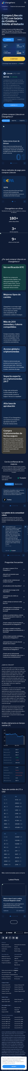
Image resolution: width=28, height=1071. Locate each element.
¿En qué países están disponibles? (12, 586)
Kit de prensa (17, 978)
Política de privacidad (18, 960)
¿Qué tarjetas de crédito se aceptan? (10, 596)
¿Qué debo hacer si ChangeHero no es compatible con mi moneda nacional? (12, 609)
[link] (5, 9)
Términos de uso (17, 956)
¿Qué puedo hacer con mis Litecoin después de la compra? (12, 642)
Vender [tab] (19, 39)
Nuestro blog (17, 948)
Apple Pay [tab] (14, 120)
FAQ (15, 972)
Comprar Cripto (5, 982)
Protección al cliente (18, 976)
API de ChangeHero (6, 960)
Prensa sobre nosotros (6, 946)
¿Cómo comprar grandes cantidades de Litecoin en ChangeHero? (13, 637)
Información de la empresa (19, 944)
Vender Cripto (5, 997)
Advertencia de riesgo (6, 972)
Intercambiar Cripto (6, 1005)
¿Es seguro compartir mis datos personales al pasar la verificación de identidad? (13, 630)
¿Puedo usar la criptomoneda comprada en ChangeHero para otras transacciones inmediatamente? (13, 655)
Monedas (16, 970)
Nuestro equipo (17, 951)
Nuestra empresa (5, 944)
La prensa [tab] (9, 484)
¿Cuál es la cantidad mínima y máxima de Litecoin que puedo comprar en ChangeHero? (13, 616)
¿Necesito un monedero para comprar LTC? (11, 575)
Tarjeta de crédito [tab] (6, 120)
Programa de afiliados (6, 962)
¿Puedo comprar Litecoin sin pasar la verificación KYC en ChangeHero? (13, 623)
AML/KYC (16, 958)
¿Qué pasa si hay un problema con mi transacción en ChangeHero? (12, 648)
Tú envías (6, 45)
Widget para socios (6, 956)
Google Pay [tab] (22, 120)
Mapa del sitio (17, 964)
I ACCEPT (13, 1066)
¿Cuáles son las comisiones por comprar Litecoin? (11, 581)
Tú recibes (6, 51)
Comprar (14, 59)
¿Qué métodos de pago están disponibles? (11, 590)
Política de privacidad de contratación (10, 970)
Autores (16, 946)
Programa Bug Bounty (6, 976)
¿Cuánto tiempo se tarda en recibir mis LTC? (12, 602)
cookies (8, 1058)
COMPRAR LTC (14, 105)
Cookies (16, 962)
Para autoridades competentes (8, 974)
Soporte (16, 974)
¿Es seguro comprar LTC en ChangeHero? (10, 569)
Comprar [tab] (8, 39)
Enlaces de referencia (6, 958)
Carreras (3, 951)
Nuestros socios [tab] (18, 484)
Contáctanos (4, 948)
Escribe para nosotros (6, 978)
